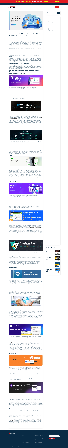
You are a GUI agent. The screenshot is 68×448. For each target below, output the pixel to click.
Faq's (22, 439)
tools (48, 28)
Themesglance (15, 446)
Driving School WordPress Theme (49, 258)
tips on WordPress (51, 27)
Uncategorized (50, 22)
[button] (40, 7)
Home (23, 435)
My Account (57, 7)
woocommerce (50, 30)
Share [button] (11, 39)
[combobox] (53, 13)
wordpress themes (51, 31)
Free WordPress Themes (39, 442)
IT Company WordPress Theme (49, 252)
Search (58, 12)
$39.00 (47, 253)
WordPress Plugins (51, 23)
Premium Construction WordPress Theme (49, 264)
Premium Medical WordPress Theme (49, 270)
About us (23, 436)
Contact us (23, 438)
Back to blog (26, 425)
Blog (48, 21)
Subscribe (51, 438)
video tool (49, 29)
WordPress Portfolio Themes (39, 439)
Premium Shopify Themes (26, 442)
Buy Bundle (57, 1)
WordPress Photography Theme (40, 438)
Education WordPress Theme (39, 436)
